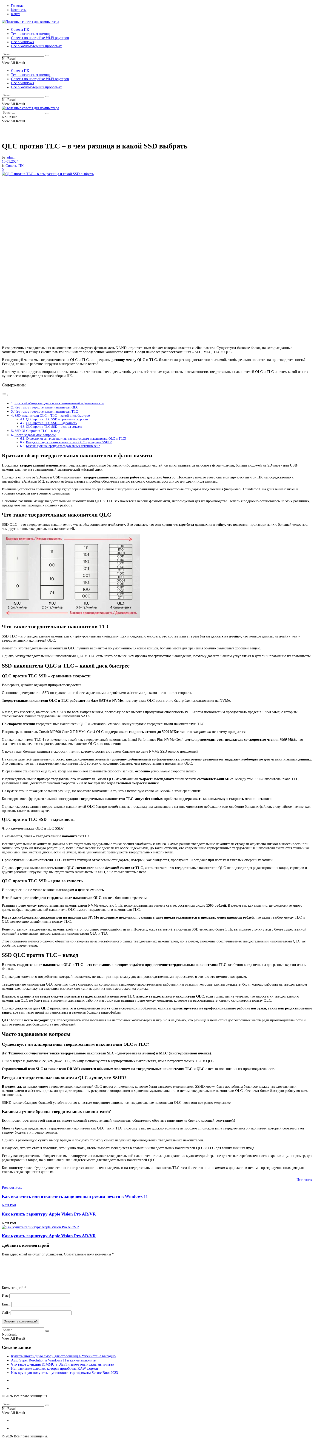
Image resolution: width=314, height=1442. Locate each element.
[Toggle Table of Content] (5, 395)
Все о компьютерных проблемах (36, 46)
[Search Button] (47, 55)
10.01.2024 (10, 161)
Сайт (6, 1313)
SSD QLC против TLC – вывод (37, 431)
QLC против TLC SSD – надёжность (51, 423)
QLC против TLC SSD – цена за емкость (54, 426)
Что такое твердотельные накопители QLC (46, 407)
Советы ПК (20, 29)
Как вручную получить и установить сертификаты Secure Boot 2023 (64, 1373)
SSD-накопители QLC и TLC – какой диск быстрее (52, 415)
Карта (15, 14)
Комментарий (14, 1288)
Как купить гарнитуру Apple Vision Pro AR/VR (49, 1235)
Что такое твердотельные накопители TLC (46, 411)
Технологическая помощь (31, 34)
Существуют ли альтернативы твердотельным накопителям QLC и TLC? (76, 438)
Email (6, 1304)
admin (10, 157)
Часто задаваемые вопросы (35, 435)
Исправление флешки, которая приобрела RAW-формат (54, 1368)
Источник (304, 1180)
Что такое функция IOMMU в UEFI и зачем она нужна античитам (62, 1364)
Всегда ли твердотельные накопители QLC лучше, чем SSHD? (69, 442)
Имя (5, 1296)
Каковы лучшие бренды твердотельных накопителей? (63, 446)
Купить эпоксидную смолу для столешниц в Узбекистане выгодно (63, 1356)
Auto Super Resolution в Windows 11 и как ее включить (53, 1360)
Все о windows (22, 42)
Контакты (18, 10)
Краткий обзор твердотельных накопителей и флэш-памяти (59, 403)
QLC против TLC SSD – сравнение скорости (57, 419)
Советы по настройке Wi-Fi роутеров (40, 38)
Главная (17, 6)
